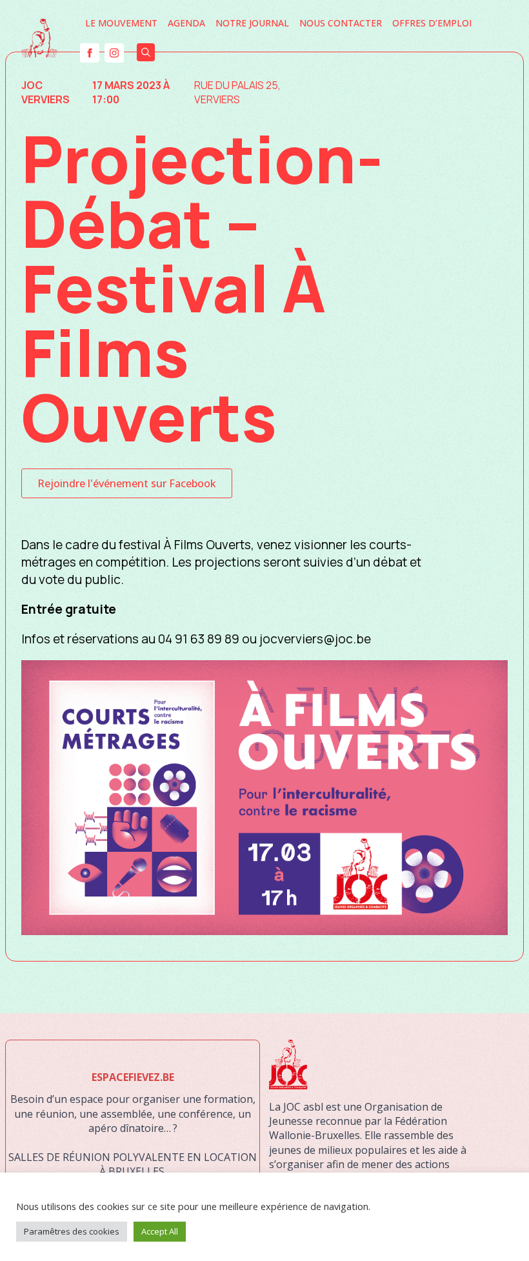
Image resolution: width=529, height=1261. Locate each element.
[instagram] (114, 53)
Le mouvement (121, 23)
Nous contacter (340, 23)
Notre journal (252, 23)
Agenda (186, 23)
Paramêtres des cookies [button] (71, 1231)
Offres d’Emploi (432, 23)
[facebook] (89, 53)
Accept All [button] (159, 1231)
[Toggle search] (146, 52)
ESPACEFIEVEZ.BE (133, 1077)
